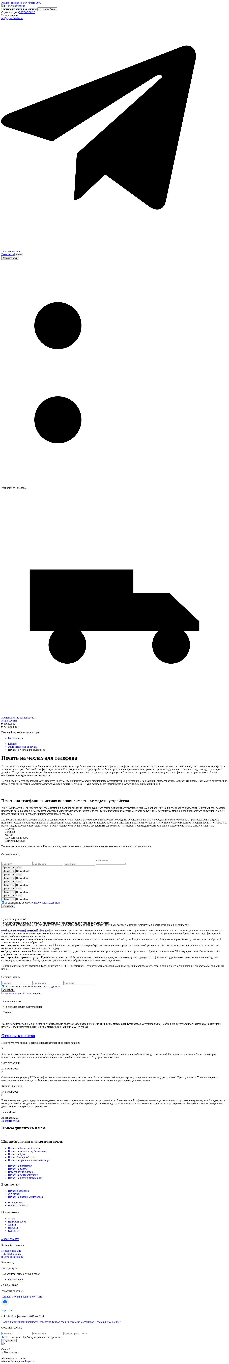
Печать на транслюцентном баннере (29, 1160)
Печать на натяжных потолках (25, 1196)
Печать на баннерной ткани (24, 1148)
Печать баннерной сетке (22, 1157)
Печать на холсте (17, 1168)
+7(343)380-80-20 (11, 1253)
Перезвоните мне (11, 1250)
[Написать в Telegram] (114, 245)
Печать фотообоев (18, 1190)
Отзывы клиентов (18, 1035)
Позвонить (7, 254)
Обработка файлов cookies (54, 1321)
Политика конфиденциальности (19, 1321)
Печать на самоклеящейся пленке (27, 1151)
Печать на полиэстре (20, 1165)
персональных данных (47, 902)
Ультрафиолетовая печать (22, 746)
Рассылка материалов (81, 1321)
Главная (12, 743)
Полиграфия (15, 1202)
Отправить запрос (11, 993)
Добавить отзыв (10, 1120)
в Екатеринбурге (47, 9)
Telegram (6, 1296)
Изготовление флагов (20, 1171)
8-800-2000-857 (10, 1239)
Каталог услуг (10, 258)
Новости (13, 1227)
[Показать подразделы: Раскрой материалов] (26, 488)
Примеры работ (17, 1221)
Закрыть (29, 1361)
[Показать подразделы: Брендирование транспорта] (34, 718)
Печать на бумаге (18, 1154)
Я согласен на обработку (32, 902)
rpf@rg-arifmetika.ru (12, 18)
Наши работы (9, 720)
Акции (12, 1224)
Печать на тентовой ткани (23, 1174)
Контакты (13, 1230)
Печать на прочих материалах (25, 1177)
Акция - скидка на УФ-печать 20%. (21, 2)
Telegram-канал (20, 1296)
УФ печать (14, 1193)
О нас (11, 1218)
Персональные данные (108, 1321)
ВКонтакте (36, 1296)
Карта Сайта (8, 1310)
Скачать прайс (32, 993)
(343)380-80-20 (26, 12)
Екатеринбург (16, 738)
